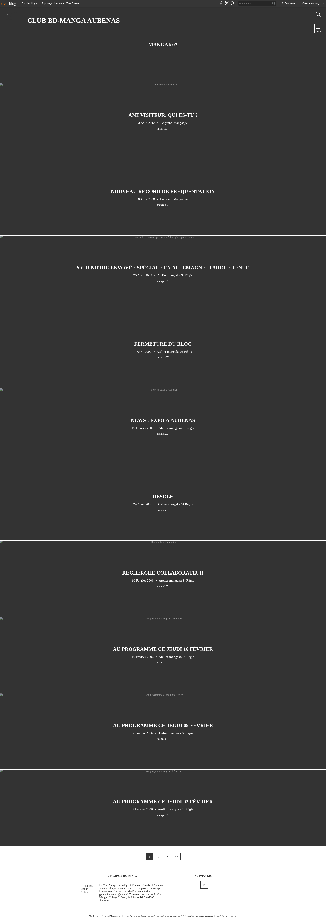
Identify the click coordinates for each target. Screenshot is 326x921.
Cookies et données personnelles (203, 916)
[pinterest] (232, 3)
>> (176, 856)
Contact (156, 916)
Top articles (145, 916)
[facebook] (221, 3)
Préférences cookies (228, 916)
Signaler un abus (170, 916)
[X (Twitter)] (226, 3)
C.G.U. (184, 916)
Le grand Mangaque (110, 916)
